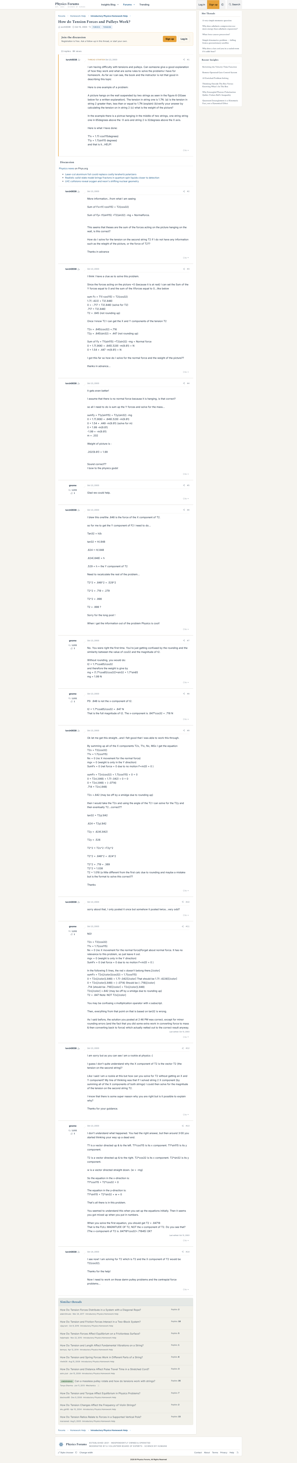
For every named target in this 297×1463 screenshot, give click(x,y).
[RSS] (238, 1452)
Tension (107, 27)
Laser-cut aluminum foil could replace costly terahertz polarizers (100, 174)
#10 (187, 902)
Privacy (223, 1452)
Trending (144, 4)
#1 (188, 59)
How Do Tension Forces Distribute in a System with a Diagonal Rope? (100, 1309)
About (207, 1452)
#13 (187, 1126)
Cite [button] (185, 150)
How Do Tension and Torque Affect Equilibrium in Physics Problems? (100, 1393)
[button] (118, 4)
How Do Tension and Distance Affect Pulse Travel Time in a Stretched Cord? (104, 1369)
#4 (188, 383)
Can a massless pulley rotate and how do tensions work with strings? (115, 1381)
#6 (188, 510)
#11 (187, 926)
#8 (188, 694)
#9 (188, 730)
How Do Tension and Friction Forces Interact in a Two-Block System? (100, 1321)
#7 (188, 640)
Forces (96, 27)
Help (232, 1452)
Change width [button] (86, 1452)
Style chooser (67, 1452)
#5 (188, 485)
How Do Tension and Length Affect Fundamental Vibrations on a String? (102, 1345)
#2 (188, 191)
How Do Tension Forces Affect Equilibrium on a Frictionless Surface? (100, 1333)
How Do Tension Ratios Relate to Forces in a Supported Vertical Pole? (100, 1416)
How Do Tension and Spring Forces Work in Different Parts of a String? (101, 1357)
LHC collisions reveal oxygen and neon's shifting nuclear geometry (102, 181)
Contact (198, 1452)
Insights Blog (108, 4)
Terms (215, 1452)
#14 (187, 1252)
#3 (188, 269)
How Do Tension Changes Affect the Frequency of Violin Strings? (98, 1405)
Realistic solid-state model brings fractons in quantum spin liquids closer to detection (112, 177)
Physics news (66, 168)
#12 (187, 1048)
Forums (127, 4)
